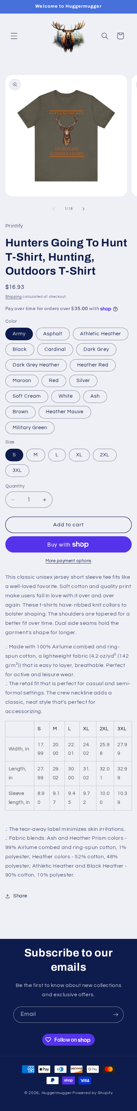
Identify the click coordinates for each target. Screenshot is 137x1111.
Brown (20, 411)
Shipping (13, 296)
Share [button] (20, 895)
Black (20, 349)
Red (54, 380)
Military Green (30, 427)
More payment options (68, 561)
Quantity (15, 486)
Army (19, 333)
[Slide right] (83, 209)
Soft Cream (27, 396)
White (66, 396)
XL (79, 454)
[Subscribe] (115, 1015)
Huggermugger (57, 1093)
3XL (17, 470)
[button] (14, 35)
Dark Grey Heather (36, 364)
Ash (95, 396)
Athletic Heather (100, 333)
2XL (104, 454)
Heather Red (93, 364)
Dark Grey (96, 349)
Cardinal (55, 349)
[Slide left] (53, 209)
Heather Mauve (65, 411)
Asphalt (53, 333)
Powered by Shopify (92, 1093)
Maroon (22, 380)
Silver (83, 380)
